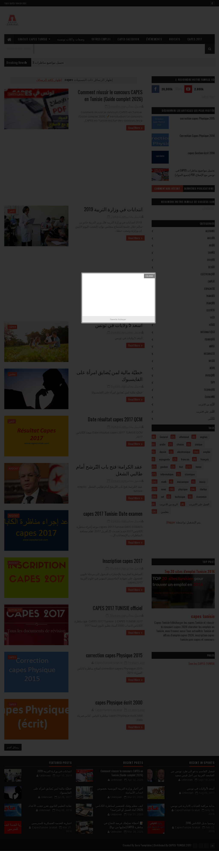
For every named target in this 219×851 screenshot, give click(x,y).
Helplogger (122, 319)
